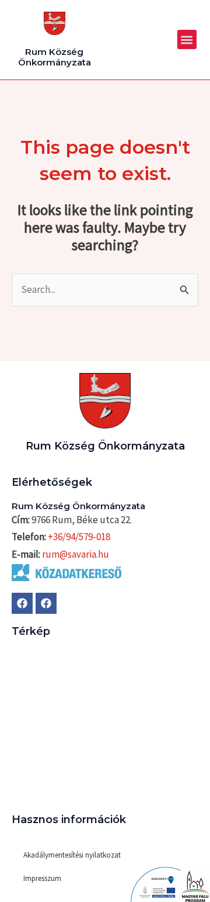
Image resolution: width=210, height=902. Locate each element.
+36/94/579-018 (79, 536)
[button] (187, 39)
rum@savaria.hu (75, 554)
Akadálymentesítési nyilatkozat (72, 855)
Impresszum (42, 878)
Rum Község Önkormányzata (54, 57)
